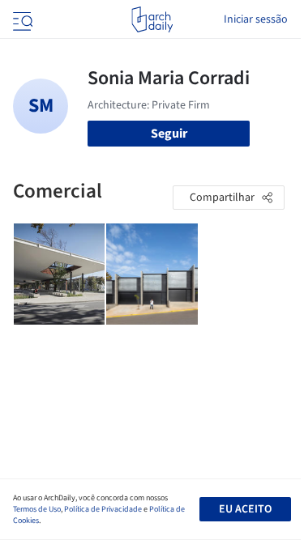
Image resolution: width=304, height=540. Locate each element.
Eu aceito (245, 509)
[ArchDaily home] (152, 19)
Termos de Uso (37, 509)
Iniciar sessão (256, 19)
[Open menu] (21, 19)
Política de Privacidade (103, 509)
